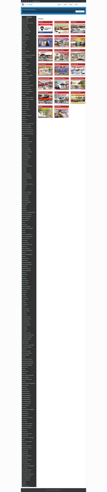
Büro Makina (24, 73)
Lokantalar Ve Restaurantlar (27, 244)
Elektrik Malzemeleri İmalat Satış (28, 123)
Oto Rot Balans (25, 328)
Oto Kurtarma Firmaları (26, 316)
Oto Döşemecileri (25, 298)
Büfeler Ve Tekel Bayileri (26, 71)
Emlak (23, 135)
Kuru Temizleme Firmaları (26, 234)
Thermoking (24, 443)
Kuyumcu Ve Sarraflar (26, 238)
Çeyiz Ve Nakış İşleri (25, 93)
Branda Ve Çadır (25, 69)
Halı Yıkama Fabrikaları (26, 173)
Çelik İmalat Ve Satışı (26, 87)
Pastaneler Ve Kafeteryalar (27, 353)
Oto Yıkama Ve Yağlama (26, 339)
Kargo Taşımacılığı (25, 220)
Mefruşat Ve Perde (25, 258)
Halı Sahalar (24, 169)
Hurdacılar (24, 188)
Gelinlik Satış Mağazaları (26, 149)
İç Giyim (23, 190)
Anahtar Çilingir (25, 27)
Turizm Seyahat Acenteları (26, 459)
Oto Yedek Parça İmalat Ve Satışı (28, 335)
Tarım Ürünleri (24, 421)
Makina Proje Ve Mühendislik (27, 250)
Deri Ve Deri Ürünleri (25, 105)
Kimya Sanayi (24, 224)
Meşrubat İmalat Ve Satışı (26, 262)
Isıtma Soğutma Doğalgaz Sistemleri (28, 212)
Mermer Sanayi (25, 260)
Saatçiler (23, 369)
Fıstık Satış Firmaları (25, 143)
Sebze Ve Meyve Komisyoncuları (28, 375)
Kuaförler (23, 230)
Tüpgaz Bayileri (25, 457)
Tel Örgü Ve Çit (25, 431)
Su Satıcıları (24, 407)
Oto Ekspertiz (24, 302)
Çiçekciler (24, 95)
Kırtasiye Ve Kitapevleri (26, 226)
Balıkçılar (23, 47)
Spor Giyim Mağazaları (26, 397)
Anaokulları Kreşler (25, 29)
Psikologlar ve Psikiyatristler (27, 365)
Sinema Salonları (25, 389)
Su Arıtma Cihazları (25, 405)
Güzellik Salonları (25, 163)
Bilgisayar (24, 59)
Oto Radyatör (24, 326)
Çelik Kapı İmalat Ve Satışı (26, 89)
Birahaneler (24, 61)
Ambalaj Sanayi (25, 25)
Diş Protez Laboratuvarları (26, 115)
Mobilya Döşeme (25, 266)
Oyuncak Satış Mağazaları (26, 347)
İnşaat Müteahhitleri (25, 200)
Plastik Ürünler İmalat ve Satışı (27, 361)
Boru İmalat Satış (25, 65)
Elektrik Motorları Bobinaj (26, 125)
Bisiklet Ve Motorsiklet (26, 63)
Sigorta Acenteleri (25, 385)
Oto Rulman (24, 331)
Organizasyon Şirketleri (26, 286)
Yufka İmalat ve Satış (26, 479)
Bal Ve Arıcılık (24, 45)
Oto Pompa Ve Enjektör (26, 324)
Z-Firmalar (24, 481)
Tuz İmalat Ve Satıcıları (26, 463)
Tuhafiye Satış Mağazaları (26, 455)
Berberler (23, 53)
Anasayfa (59, 4)
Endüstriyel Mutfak (25, 137)
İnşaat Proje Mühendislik (26, 202)
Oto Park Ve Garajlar (25, 322)
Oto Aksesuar (24, 290)
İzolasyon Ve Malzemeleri (26, 216)
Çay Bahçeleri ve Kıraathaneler (27, 85)
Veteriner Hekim (25, 467)
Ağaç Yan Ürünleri (25, 18)
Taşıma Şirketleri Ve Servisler (27, 423)
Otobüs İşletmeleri (25, 341)
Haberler (71, 4)
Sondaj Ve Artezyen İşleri (26, 395)
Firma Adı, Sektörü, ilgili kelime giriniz (29, 9)
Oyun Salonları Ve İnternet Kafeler (28, 345)
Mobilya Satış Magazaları (26, 270)
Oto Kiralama (24, 314)
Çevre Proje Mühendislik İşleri (27, 91)
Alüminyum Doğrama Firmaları (27, 22)
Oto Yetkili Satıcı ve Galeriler (27, 337)
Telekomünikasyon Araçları (27, 433)
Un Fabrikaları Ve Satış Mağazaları (28, 465)
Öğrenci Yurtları (25, 284)
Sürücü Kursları (25, 411)
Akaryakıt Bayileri (25, 20)
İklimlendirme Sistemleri (26, 194)
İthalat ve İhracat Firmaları (26, 214)
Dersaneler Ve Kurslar (26, 109)
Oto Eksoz (24, 300)
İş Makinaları (24, 210)
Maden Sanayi (24, 246)
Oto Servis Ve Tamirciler (26, 333)
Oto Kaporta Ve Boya (26, 310)
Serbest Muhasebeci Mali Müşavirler (28, 383)
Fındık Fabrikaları (25, 139)
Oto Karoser (24, 312)
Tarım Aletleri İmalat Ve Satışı (27, 417)
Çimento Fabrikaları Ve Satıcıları (27, 97)
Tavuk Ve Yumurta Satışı (26, 427)
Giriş (84, 1)
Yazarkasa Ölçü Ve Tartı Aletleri (27, 473)
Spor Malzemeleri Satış (26, 399)
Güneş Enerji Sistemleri (26, 157)
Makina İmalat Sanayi (26, 248)
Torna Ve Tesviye (25, 449)
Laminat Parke (24, 240)
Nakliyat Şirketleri (25, 280)
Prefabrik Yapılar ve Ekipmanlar (27, 363)
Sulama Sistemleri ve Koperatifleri (28, 409)
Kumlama (24, 232)
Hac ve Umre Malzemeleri (26, 165)
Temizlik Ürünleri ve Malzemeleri (28, 437)
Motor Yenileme (25, 274)
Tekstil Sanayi (24, 429)
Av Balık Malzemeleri (25, 33)
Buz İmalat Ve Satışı (25, 77)
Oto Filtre (23, 306)
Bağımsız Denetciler (25, 39)
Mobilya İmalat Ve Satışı (26, 268)
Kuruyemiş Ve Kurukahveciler (27, 236)
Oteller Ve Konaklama (26, 288)
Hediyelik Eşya (24, 182)
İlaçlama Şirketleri (25, 196)
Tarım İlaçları (24, 419)
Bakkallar (23, 43)
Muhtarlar (24, 276)
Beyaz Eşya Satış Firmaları (27, 57)
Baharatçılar (24, 41)
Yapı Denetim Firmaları (26, 471)
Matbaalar (24, 256)
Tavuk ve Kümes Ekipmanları (27, 425)
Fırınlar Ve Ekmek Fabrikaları (27, 141)
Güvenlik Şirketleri (25, 159)
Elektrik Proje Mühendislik (26, 127)
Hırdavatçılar (24, 186)
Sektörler (65, 4)
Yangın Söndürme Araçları (26, 469)
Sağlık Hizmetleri (25, 371)
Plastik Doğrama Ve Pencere (27, 359)
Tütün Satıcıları (24, 461)
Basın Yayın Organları (26, 51)
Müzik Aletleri (24, 278)
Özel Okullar (24, 349)
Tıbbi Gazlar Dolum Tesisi (26, 447)
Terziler (23, 439)
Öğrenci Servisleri (25, 282)
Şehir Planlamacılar (25, 377)
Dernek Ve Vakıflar (25, 107)
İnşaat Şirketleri (25, 204)
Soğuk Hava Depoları (26, 393)
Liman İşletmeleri (25, 242)
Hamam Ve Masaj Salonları (27, 175)
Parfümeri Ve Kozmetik (26, 351)
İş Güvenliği (24, 208)
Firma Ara (80, 11)
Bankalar (23, 49)
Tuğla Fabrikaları (25, 453)
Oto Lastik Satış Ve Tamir (26, 318)
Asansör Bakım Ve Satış (26, 31)
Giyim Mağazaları (25, 153)
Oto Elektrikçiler (25, 304)
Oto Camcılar (24, 296)
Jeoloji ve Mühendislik (26, 218)
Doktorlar (23, 117)
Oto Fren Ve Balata (25, 308)
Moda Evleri (24, 272)
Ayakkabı (23, 35)
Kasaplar (23, 222)
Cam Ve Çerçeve (25, 79)
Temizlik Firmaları (25, 435)
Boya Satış (24, 67)
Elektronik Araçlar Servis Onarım (28, 133)
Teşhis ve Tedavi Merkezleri (27, 441)
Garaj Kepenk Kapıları (26, 147)
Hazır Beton (24, 180)
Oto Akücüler (24, 292)
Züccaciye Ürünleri (25, 486)
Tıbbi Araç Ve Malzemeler (26, 445)
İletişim (76, 4)
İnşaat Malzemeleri (25, 198)
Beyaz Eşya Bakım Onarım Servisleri (28, 55)
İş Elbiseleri (24, 206)
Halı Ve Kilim (24, 171)
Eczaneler (24, 121)
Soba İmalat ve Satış (25, 391)
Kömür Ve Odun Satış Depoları (27, 228)
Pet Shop (23, 357)
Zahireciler (24, 484)
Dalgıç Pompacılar (25, 101)
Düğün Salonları (25, 119)
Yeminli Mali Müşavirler (26, 477)
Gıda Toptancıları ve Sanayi (27, 151)
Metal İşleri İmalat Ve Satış (26, 264)
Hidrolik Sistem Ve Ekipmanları (27, 184)
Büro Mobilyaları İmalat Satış (27, 75)
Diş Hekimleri (24, 113)
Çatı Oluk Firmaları (25, 83)
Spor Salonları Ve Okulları (26, 401)
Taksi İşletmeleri (25, 415)
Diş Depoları (24, 111)
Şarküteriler (24, 373)
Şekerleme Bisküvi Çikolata (27, 379)
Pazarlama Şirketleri (25, 355)
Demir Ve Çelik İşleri (25, 103)
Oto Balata (24, 294)
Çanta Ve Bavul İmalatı (26, 81)
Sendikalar (24, 381)
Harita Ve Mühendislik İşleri (27, 178)
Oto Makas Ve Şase (25, 320)
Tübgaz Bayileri (25, 451)
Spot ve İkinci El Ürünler (26, 403)
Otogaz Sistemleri (25, 343)
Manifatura (24, 252)
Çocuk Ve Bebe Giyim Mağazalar (28, 99)
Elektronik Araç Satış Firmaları (27, 131)
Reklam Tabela (24, 367)
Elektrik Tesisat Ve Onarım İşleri (27, 129)
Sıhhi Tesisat (24, 387)
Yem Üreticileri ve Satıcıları (26, 475)
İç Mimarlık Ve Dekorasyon (27, 192)
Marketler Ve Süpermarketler (27, 254)
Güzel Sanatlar (24, 161)
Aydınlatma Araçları (25, 37)
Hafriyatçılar (24, 167)
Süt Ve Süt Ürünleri (25, 413)
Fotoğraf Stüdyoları (25, 145)
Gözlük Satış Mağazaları (26, 155)
